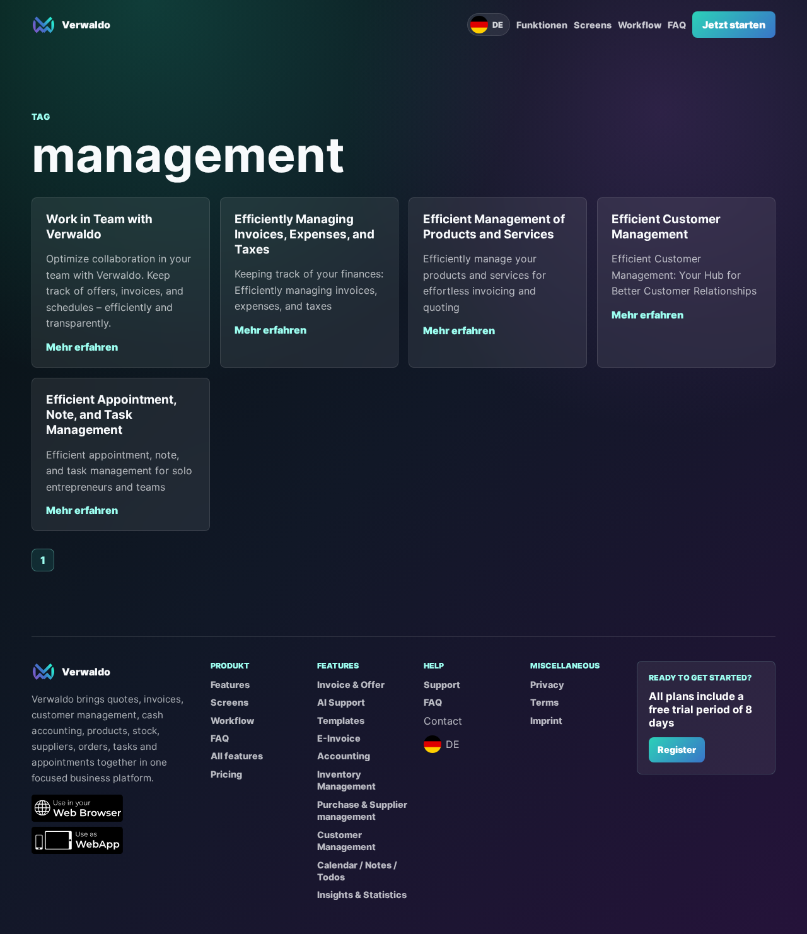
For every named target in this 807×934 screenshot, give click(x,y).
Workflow (639, 25)
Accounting (343, 755)
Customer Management (346, 840)
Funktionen (541, 25)
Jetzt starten (733, 24)
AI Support (341, 702)
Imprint (546, 720)
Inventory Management (346, 780)
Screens (593, 25)
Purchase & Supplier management (362, 810)
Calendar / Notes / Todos (357, 871)
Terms (544, 702)
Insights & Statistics (362, 894)
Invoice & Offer (351, 684)
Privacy (547, 684)
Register (677, 749)
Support (442, 684)
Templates (340, 720)
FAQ (677, 25)
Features (230, 684)
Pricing (226, 774)
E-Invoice (339, 738)
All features (237, 755)
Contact (443, 721)
